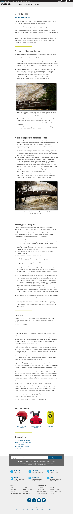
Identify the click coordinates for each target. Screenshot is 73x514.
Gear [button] (24, 5)
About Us (12, 487)
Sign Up (54, 458)
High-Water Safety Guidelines (22, 446)
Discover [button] (37, 5)
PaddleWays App (28, 1)
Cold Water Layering (20, 444)
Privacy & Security (31, 510)
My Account (53, 493)
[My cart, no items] (70, 1)
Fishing (12, 1)
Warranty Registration (55, 489)
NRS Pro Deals (26, 493)
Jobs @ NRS (13, 489)
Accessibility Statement (51, 510)
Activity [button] (28, 5)
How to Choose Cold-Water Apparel (24, 442)
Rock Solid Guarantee (42, 491)
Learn (4, 7)
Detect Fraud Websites (55, 491)
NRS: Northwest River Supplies (6, 4)
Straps (17, 1)
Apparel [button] (20, 5)
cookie (42, 464)
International (26, 491)
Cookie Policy (40, 510)
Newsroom (12, 491)
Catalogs (25, 487)
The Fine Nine (18, 449)
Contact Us (40, 487)
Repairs (52, 487)
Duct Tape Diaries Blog (15, 493)
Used (21, 1)
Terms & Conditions (21, 510)
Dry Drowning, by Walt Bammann (23, 440)
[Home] (1, 7)
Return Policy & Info (42, 493)
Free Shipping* (40, 489)
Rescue (7, 1)
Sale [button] (32, 5)
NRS (2, 1)
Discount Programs (27, 489)
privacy (39, 464)
